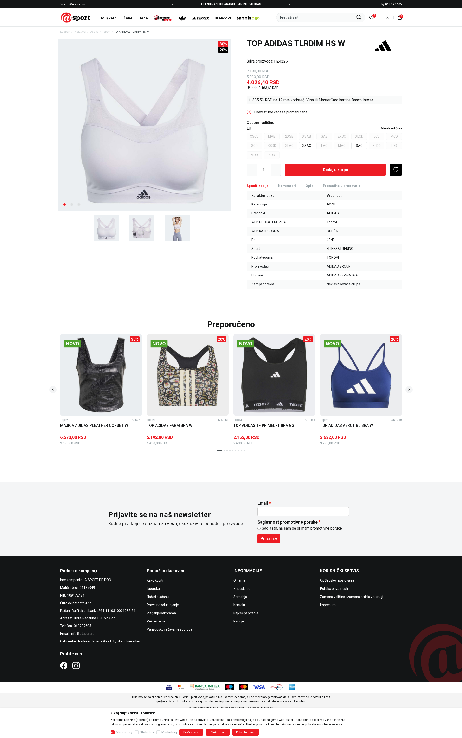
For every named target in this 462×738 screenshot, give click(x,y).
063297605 (82, 626)
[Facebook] (63, 665)
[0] (371, 17)
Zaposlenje (241, 588)
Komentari (287, 186)
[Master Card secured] (181, 687)
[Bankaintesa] (205, 687)
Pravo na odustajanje (163, 605)
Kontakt (239, 605)
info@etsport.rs (74, 4)
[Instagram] (76, 665)
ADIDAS (333, 213)
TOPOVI (333, 257)
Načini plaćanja (158, 597)
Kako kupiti (155, 580)
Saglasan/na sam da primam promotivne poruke (302, 528)
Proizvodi (80, 31)
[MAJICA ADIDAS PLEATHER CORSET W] (101, 375)
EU (249, 128)
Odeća (94, 31)
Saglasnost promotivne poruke (287, 522)
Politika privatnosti (334, 588)
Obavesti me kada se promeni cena (280, 112)
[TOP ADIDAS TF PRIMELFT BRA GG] (274, 375)
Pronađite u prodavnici (342, 186)
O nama (239, 580)
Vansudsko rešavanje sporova (169, 629)
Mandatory (124, 732)
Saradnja (240, 597)
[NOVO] (81, 343)
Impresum (328, 605)
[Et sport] (75, 17)
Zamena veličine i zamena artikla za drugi (351, 597)
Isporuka (153, 588)
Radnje (238, 621)
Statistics (147, 732)
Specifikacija (258, 186)
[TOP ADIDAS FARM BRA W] (188, 375)
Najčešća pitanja (245, 613)
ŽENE (331, 240)
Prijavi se (269, 538)
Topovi (106, 31)
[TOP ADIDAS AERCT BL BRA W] (361, 375)
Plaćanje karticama (161, 613)
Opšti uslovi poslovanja (337, 580)
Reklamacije (156, 621)
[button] (387, 17)
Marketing (169, 732)
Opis (309, 186)
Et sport (65, 31)
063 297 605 (393, 4)
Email (262, 503)
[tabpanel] (144, 125)
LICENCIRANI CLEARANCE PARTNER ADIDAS (231, 4)
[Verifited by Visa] (169, 687)
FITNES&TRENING (340, 248)
